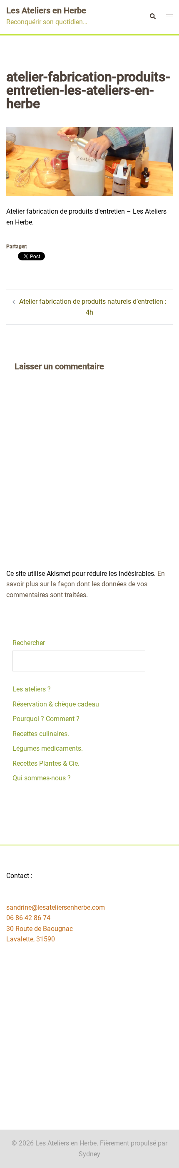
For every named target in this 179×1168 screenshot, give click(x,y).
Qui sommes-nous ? (41, 778)
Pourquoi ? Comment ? (46, 719)
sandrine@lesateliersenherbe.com (55, 907)
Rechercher (28, 643)
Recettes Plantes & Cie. (46, 763)
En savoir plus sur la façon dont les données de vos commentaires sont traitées (85, 584)
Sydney (89, 1154)
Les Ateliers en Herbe (46, 10)
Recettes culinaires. (40, 734)
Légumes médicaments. (47, 748)
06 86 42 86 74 (28, 918)
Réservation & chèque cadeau (55, 704)
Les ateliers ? (31, 689)
